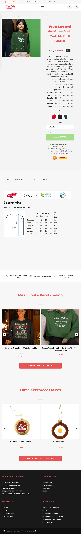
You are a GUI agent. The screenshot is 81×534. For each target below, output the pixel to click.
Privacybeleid (7, 516)
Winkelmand (47, 482)
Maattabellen (48, 522)
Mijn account (48, 485)
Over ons (5, 507)
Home (3, 16)
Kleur (60, 111)
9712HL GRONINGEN (9, 488)
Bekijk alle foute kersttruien (40, 366)
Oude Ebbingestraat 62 (11, 485)
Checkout (46, 488)
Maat (60, 123)
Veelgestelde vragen (51, 507)
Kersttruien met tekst (12, 16)
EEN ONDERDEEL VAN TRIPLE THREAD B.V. (16, 494)
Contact (5, 510)
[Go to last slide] (4, 334)
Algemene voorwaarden (52, 519)
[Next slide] (76, 334)
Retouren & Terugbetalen (53, 516)
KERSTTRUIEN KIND (22, 208)
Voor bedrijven (8, 513)
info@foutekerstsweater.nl (13, 491)
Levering (46, 491)
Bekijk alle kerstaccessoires (40, 459)
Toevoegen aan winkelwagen (60, 137)
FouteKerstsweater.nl (10, 482)
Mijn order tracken (50, 513)
